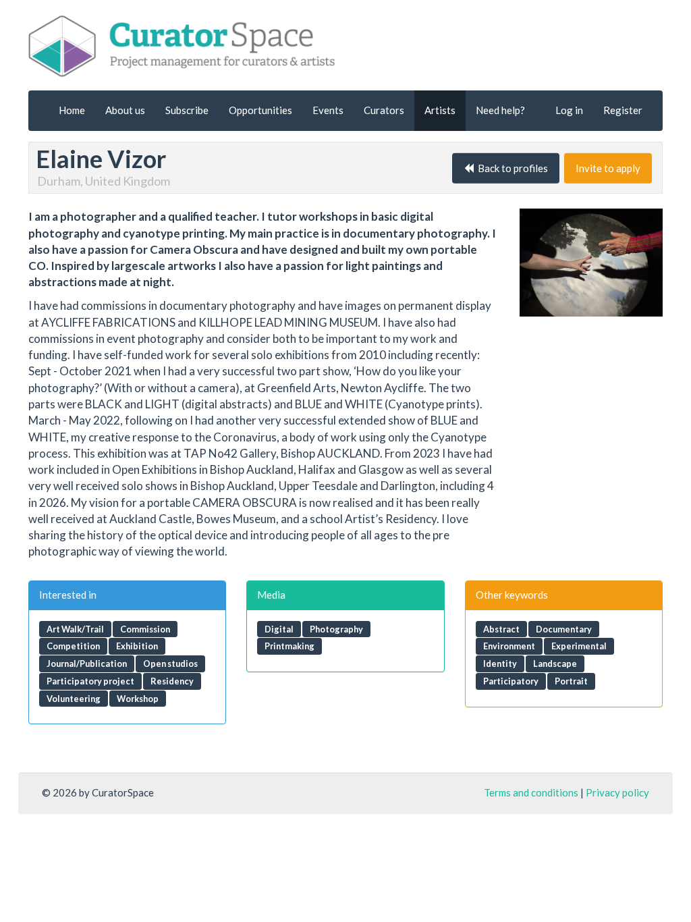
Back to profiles (511, 167)
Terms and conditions (531, 792)
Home (72, 110)
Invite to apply (608, 167)
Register (622, 110)
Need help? (500, 110)
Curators (384, 110)
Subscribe (187, 110)
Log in (569, 110)
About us (125, 110)
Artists (439, 110)
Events (327, 110)
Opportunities (260, 110)
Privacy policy (617, 792)
